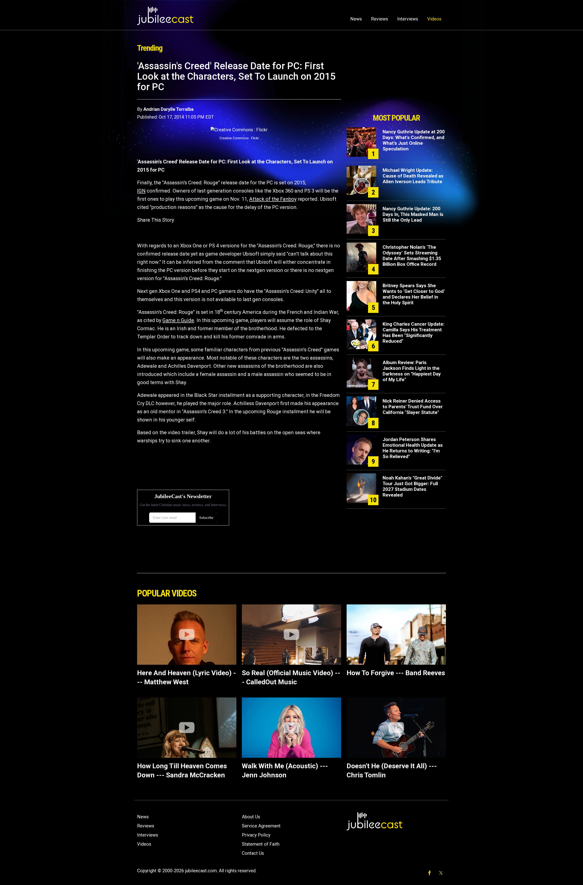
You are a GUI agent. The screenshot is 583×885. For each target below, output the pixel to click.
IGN (141, 191)
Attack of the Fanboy (273, 199)
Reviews (379, 19)
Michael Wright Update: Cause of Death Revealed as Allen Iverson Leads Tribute (413, 175)
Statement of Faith (260, 844)
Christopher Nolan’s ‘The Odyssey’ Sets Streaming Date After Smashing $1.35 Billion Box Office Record (412, 255)
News (356, 19)
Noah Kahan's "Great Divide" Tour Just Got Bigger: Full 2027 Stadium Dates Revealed (412, 486)
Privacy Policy (256, 835)
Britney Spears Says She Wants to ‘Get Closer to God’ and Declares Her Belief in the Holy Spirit (414, 294)
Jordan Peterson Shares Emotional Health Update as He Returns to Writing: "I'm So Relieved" (413, 448)
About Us (251, 816)
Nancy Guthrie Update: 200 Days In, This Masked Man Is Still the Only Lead (413, 214)
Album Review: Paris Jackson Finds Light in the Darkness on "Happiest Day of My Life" (412, 371)
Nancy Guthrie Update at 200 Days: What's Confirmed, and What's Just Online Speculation (414, 140)
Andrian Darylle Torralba (168, 109)
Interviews (407, 19)
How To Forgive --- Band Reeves (396, 673)
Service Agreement (261, 826)
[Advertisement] (396, 85)
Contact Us (253, 853)
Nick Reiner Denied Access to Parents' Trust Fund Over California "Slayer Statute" (413, 406)
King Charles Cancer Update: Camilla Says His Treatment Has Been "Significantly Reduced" (413, 332)
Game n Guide (178, 320)
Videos (434, 19)
